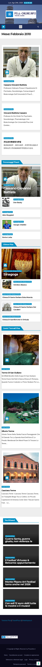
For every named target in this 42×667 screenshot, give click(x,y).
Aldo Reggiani (8, 215)
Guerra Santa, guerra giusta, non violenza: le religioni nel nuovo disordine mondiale (18, 542)
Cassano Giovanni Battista (15, 85)
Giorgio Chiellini (19, 225)
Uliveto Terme (8, 431)
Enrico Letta (7, 237)
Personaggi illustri (8, 81)
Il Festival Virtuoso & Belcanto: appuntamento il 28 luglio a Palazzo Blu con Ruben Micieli (20, 564)
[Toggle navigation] (20, 27)
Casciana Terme (9, 490)
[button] (38, 26)
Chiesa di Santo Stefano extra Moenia (17, 297)
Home (6, 655)
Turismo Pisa (6, 620)
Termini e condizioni (33, 664)
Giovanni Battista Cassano (15, 113)
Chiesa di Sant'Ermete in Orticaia (15, 320)
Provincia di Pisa (8, 109)
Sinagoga (10, 274)
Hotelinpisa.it (27, 620)
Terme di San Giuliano (11, 373)
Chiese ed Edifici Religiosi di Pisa (12, 271)
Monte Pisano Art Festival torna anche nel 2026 (20, 583)
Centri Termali (5, 369)
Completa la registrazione (31, 655)
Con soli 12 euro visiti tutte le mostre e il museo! (20, 604)
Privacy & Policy (34, 659)
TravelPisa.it (16, 620)
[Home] (3, 27)
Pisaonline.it (31, 649)
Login (26, 659)
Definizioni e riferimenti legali (14, 659)
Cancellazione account (15, 655)
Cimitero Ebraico (20, 285)
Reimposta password (19, 664)
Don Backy (17, 203)
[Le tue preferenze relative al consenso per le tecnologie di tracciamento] (38, 663)
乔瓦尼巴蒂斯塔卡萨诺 (12, 142)
